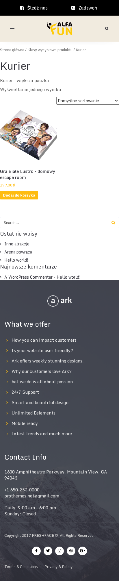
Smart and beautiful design (40, 402)
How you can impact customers (44, 339)
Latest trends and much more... (43, 433)
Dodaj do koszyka (19, 195)
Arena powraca (18, 252)
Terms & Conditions (21, 566)
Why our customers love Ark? (42, 371)
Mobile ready (25, 423)
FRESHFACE (43, 535)
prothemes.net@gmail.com (31, 495)
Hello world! (16, 260)
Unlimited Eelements (33, 412)
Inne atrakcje (16, 243)
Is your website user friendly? (42, 350)
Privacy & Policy (58, 566)
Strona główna (12, 50)
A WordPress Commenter (28, 277)
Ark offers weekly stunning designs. (47, 360)
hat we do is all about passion (42, 381)
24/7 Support (25, 391)
